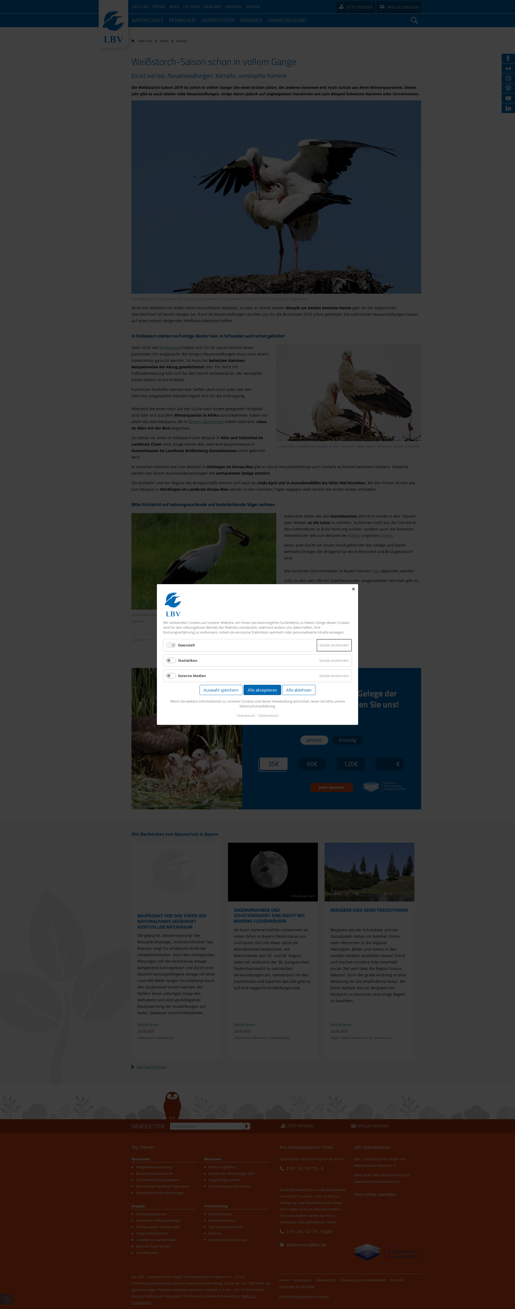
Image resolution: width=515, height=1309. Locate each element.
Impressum (246, 715)
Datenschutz (268, 715)
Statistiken (187, 660)
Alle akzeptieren (262, 690)
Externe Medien (192, 675)
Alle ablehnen (298, 690)
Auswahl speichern (221, 690)
